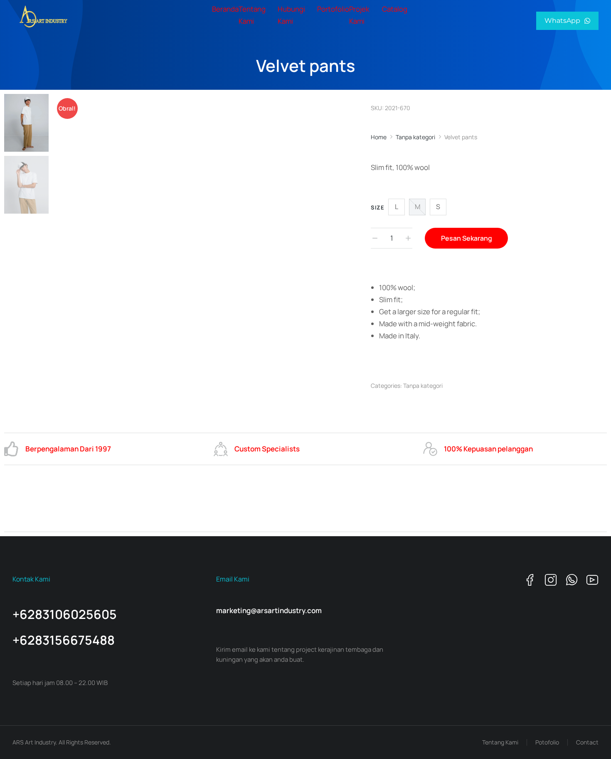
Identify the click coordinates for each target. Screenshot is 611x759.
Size (377, 207)
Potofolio (547, 742)
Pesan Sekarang (466, 238)
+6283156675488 (63, 639)
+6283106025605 (64, 614)
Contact (587, 742)
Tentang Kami (500, 742)
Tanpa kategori (423, 385)
